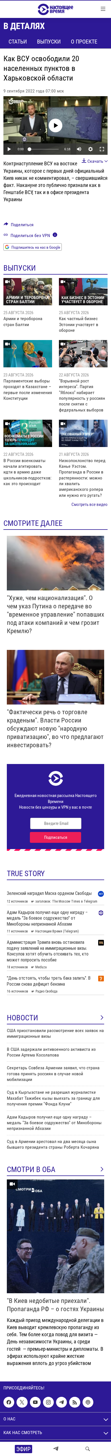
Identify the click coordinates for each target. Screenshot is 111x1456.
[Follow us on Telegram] (61, 1402)
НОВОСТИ (22, 1017)
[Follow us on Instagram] (48, 1402)
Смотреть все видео (89, 504)
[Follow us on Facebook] (8, 1402)
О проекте (84, 41)
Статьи (18, 41)
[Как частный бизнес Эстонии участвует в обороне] (83, 291)
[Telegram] (56, 1449)
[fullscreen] (102, 149)
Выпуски (49, 41)
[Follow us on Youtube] (35, 1402)
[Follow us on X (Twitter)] (22, 1402)
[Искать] (87, 1449)
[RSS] (74, 1402)
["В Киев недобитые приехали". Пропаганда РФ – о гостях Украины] (55, 1236)
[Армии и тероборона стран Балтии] (27, 291)
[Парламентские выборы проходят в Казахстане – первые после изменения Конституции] (27, 353)
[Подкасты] (88, 1402)
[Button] (19, 226)
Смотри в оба (31, 1169)
